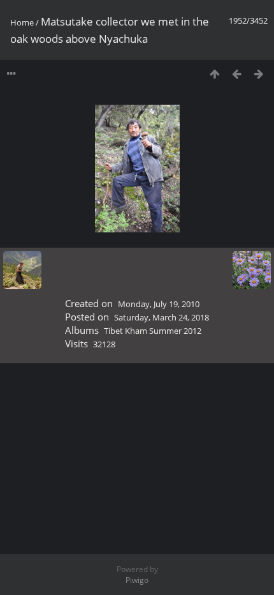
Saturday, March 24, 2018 (161, 317)
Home (22, 22)
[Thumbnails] (214, 73)
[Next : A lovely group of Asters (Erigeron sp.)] (259, 73)
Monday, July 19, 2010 (158, 304)
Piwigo (137, 580)
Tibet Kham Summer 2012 (152, 330)
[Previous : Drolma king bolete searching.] (237, 73)
